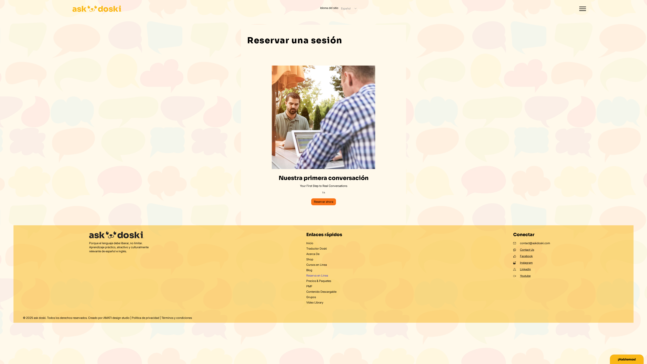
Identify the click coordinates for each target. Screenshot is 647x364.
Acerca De (312, 254)
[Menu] (583, 9)
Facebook (526, 256)
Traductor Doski (316, 248)
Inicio (309, 243)
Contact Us (527, 249)
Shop (309, 259)
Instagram (526, 262)
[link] (323, 178)
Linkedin (525, 269)
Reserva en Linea (317, 275)
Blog (309, 270)
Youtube (525, 276)
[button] (323, 201)
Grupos (311, 297)
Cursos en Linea (316, 264)
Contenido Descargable (321, 291)
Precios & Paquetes (318, 281)
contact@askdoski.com (535, 243)
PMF (309, 286)
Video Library (314, 302)
